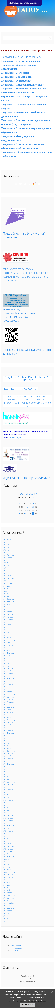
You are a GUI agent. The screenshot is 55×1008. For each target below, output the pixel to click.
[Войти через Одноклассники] (39, 184)
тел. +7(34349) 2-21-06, (15, 317)
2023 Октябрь (8, 846)
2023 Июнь (7, 836)
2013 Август (7, 573)
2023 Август (7, 841)
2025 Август (7, 893)
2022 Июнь (7, 805)
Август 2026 (27, 493)
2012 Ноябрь (8, 557)
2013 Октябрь (8, 578)
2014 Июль (7, 594)
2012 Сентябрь (9, 552)
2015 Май (6, 606)
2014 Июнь (7, 591)
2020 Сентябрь (9, 751)
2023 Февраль (8, 826)
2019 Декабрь (8, 728)
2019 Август (7, 717)
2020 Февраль (8, 733)
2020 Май (6, 740)
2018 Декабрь (8, 702)
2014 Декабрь (8, 599)
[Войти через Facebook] (25, 184)
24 (19, 513)
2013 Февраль (8, 563)
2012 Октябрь (8, 555)
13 (27, 507)
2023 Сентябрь (9, 844)
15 (33, 507)
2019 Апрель (8, 712)
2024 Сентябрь (9, 872)
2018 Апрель (8, 684)
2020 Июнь (7, 743)
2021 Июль (7, 776)
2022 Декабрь (8, 820)
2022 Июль (7, 807)
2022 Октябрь (8, 815)
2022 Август (7, 810)
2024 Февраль (8, 856)
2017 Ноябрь (8, 671)
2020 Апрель (8, 738)
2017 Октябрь (8, 668)
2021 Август (7, 779)
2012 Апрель (8, 542)
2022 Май (6, 802)
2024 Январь (8, 854)
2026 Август (7, 921)
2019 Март (7, 709)
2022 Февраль (8, 795)
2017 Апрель (8, 658)
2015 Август (7, 612)
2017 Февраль (8, 653)
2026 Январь (8, 905)
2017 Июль (7, 663)
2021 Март (7, 766)
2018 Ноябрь (8, 699)
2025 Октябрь (8, 898)
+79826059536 (11, 320)
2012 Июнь (7, 547)
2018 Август (7, 692)
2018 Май (6, 686)
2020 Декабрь (8, 759)
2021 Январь (8, 761)
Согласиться (27, 1005)
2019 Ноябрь (8, 725)
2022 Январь (8, 792)
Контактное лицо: (12, 309)
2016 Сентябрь (9, 640)
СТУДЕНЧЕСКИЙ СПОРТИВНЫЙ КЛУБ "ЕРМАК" (27, 379)
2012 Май (6, 545)
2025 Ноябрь (8, 900)
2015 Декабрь (8, 619)
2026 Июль (7, 918)
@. (15, 437)
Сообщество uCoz (17, 948)
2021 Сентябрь (9, 782)
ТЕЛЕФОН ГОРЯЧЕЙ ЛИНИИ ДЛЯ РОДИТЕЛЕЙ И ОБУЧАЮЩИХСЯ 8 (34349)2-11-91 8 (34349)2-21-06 (25, 277)
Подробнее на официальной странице (24, 235)
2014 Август (7, 596)
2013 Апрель (8, 568)
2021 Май (6, 771)
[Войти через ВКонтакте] (21, 184)
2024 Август (7, 869)
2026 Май (6, 913)
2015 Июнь (7, 609)
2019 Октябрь (8, 722)
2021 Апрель (8, 769)
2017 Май (6, 661)
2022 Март (7, 797)
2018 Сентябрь (9, 694)
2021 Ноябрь (8, 787)
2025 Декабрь (8, 903)
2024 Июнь (7, 864)
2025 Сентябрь (9, 895)
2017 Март (7, 655)
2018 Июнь (7, 689)
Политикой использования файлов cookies (25, 1000)
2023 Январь (8, 823)
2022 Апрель (8, 800)
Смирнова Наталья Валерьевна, (20, 313)
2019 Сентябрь (9, 720)
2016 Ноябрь (8, 645)
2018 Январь (8, 676)
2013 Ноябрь (8, 581)
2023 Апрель (8, 831)
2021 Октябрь (8, 784)
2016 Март (7, 624)
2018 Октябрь (8, 697)
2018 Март (7, 681)
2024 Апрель (8, 862)
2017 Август (7, 666)
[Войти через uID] (16, 184)
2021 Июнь (7, 774)
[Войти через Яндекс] (30, 184)
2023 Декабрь (8, 851)
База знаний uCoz (17, 950)
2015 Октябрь (8, 614)
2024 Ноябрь (8, 877)
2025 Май (6, 890)
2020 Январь (8, 730)
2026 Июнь (7, 916)
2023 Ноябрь (8, 849)
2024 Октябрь (8, 874)
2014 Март (7, 586)
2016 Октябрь (8, 642)
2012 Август (7, 550)
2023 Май (6, 833)
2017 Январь (8, 650)
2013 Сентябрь (9, 575)
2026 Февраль (8, 908)
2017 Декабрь (8, 673)
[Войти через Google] (34, 184)
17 (19, 510)
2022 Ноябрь (8, 818)
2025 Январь (8, 882)
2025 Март (7, 885)
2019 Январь (8, 704)
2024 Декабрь (8, 880)
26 (25, 513)
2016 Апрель (8, 627)
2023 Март (7, 828)
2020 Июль (7, 746)
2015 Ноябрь (8, 617)
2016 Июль (7, 635)
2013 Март (7, 565)
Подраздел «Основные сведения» (21, 56)
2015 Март (7, 604)
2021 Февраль (8, 764)
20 (27, 510)
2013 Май (6, 570)
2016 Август (7, 637)
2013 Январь (8, 560)
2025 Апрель (8, 887)
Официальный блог (18, 945)
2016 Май (6, 630)
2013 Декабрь (8, 583)
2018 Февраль (8, 679)
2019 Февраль (8, 707)
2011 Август (7, 539)
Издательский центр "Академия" (26, 478)
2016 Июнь (7, 632)
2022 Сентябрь (9, 813)
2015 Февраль (8, 601)
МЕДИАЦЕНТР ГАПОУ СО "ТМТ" (20, 388)
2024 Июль (7, 867)
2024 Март (7, 859)
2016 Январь (8, 622)
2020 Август (7, 748)
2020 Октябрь (8, 753)
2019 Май (6, 715)
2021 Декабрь (8, 789)
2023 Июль (7, 838)
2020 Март (7, 735)
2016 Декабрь (8, 648)
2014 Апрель (8, 588)
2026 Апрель (8, 911)
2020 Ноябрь (8, 756)
